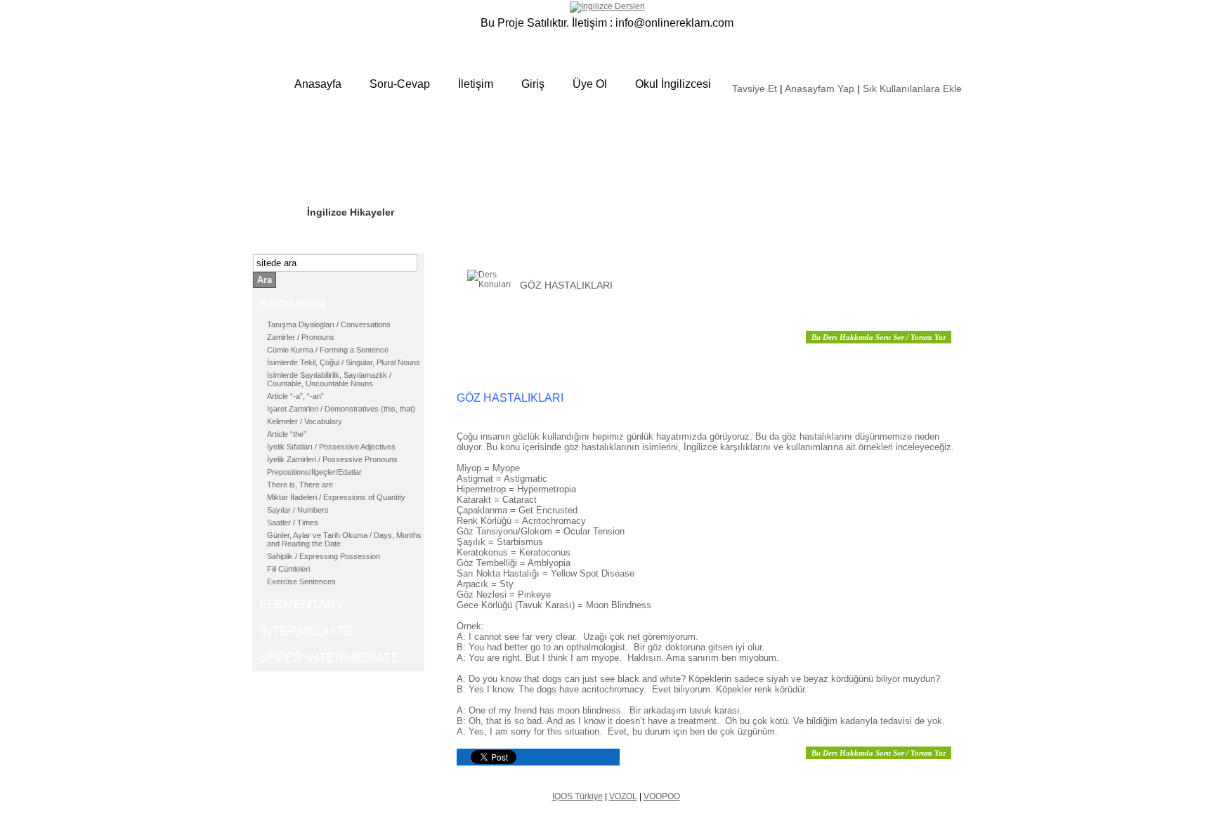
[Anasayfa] (607, 6)
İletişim (475, 84)
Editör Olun (334, 169)
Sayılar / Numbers (298, 510)
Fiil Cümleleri (288, 569)
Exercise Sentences (301, 581)
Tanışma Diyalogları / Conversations (329, 324)
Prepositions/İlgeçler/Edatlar (314, 472)
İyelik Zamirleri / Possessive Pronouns (332, 459)
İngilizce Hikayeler (350, 212)
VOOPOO (662, 796)
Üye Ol (590, 84)
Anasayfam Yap (819, 88)
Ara (264, 280)
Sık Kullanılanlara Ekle (912, 88)
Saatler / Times (292, 522)
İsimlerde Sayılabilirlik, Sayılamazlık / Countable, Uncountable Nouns (329, 379)
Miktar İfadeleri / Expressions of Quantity (336, 497)
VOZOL (623, 796)
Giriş (532, 84)
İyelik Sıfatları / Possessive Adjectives (331, 446)
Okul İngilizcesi (673, 84)
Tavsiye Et (754, 88)
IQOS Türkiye (577, 796)
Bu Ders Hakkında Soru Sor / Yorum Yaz (878, 337)
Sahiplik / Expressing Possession (323, 556)
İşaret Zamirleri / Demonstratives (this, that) (341, 409)
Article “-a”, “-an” (295, 396)
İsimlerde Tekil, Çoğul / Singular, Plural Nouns (343, 362)
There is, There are (300, 484)
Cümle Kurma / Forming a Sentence (328, 350)
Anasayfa (317, 84)
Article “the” (286, 434)
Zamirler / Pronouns (300, 337)
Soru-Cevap (400, 84)
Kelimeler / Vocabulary (304, 421)
